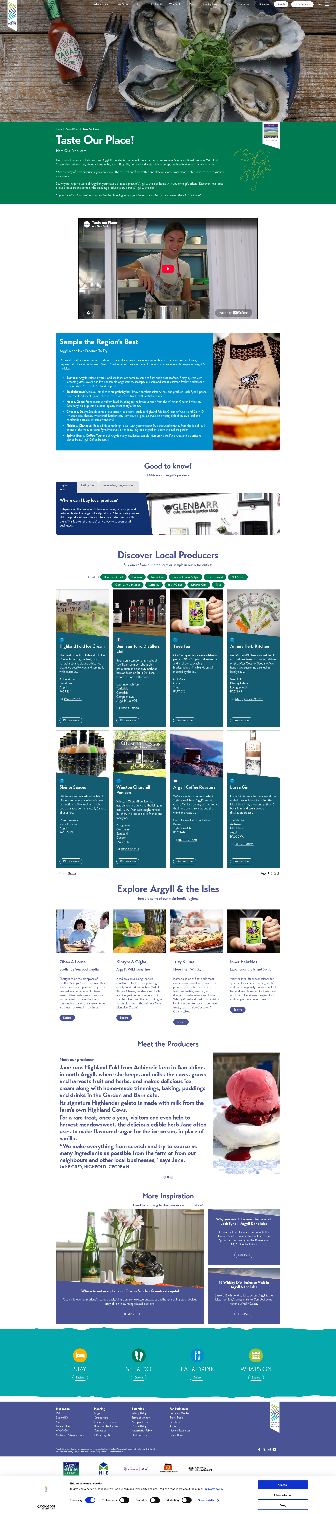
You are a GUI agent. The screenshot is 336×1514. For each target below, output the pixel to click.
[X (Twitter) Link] (264, 1450)
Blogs (192, 4)
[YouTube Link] (274, 1450)
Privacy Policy (139, 1413)
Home (59, 129)
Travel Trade (176, 1417)
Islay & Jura (157, 577)
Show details (206, 1500)
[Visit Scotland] (136, 1468)
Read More (130, 1314)
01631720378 (73, 699)
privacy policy (214, 1488)
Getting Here (210, 4)
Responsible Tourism (105, 1422)
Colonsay (154, 585)
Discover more (71, 720)
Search (281, 4)
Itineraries (264, 4)
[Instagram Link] (269, 1450)
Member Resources (180, 1430)
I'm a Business (302, 4)
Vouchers (245, 4)
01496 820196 (244, 844)
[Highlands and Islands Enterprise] (103, 1468)
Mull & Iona (238, 577)
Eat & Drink (155, 4)
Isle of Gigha (175, 585)
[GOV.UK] (200, 1468)
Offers (228, 4)
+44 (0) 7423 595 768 (249, 699)
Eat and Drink (72, 129)
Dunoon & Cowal (113, 577)
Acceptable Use (140, 1422)
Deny (283, 1505)
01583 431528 (130, 708)
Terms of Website (141, 1417)
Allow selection (283, 1495)
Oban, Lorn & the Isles (127, 585)
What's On (175, 4)
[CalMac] (168, 1468)
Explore (67, 1017)
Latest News (176, 1435)
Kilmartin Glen (198, 585)
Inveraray (137, 577)
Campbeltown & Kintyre (185, 577)
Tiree (218, 585)
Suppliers (175, 1422)
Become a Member (180, 1413)
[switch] (124, 1500)
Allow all (283, 1484)
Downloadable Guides (106, 1426)
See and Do (62, 1417)
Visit (58, 1413)
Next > (72, 873)
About (173, 1426)
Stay (138, 4)
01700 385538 (187, 840)
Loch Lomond (215, 577)
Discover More (271, 140)
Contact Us (100, 1430)
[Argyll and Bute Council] (71, 1468)
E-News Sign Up (102, 1435)
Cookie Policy (139, 1426)
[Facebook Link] (259, 1450)
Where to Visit (101, 4)
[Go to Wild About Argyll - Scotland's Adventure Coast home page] (12, 30)
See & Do (122, 4)
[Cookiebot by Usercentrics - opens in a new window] (46, 1507)
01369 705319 (130, 849)
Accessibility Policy (142, 1430)
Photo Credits (139, 1435)
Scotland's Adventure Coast (71, 1435)
